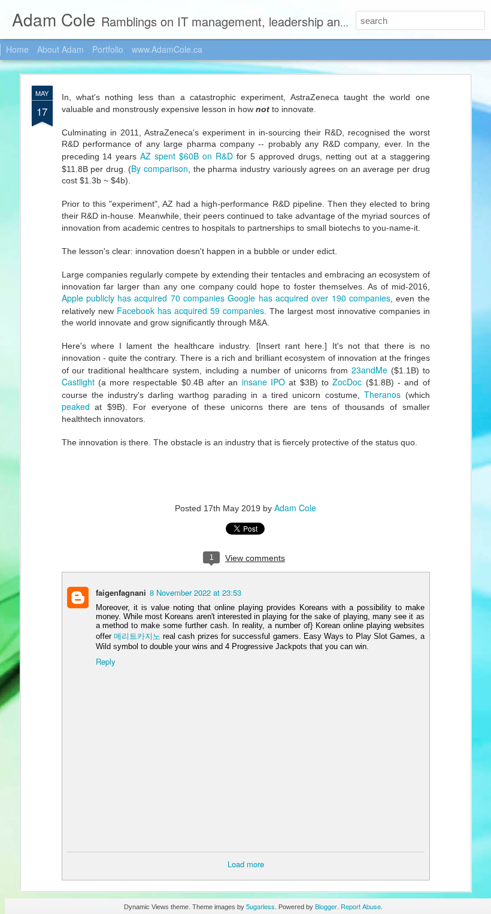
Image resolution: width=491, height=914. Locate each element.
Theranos (382, 394)
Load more (246, 864)
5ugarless (260, 906)
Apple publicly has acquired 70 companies (143, 298)
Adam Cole (295, 508)
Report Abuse (361, 906)
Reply (106, 661)
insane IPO (263, 382)
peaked (76, 406)
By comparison (159, 168)
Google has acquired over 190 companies (309, 298)
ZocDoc (348, 382)
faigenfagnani (121, 592)
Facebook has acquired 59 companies (190, 310)
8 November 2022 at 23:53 (195, 592)
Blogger (326, 906)
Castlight (80, 382)
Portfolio (107, 49)
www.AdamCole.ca (167, 49)
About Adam (60, 49)
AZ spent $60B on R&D (186, 156)
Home (17, 49)
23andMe (371, 370)
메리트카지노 (137, 635)
